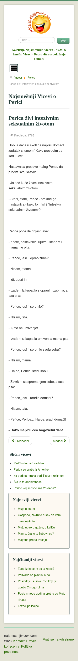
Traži (63, 41)
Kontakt (19, 640)
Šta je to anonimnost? (28, 482)
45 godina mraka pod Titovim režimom (39, 475)
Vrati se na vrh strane (58, 639)
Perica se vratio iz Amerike (31, 469)
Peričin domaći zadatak (29, 463)
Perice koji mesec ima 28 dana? (35, 488)
